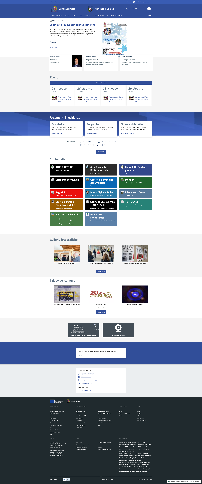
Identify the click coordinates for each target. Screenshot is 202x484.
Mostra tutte (101, 271)
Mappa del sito (53, 479)
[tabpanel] (67, 254)
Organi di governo (54, 423)
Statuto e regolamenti (55, 432)
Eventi (120, 411)
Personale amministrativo (56, 425)
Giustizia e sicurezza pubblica (104, 413)
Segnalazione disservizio (81, 447)
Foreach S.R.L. (149, 479)
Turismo (99, 425)
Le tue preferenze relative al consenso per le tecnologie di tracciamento (184, 481)
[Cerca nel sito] (149, 9)
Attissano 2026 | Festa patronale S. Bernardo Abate (64, 99)
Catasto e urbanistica (81, 423)
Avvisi (138, 416)
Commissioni (53, 416)
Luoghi (120, 416)
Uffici (51, 434)
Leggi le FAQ (79, 442)
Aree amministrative (54, 413)
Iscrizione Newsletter (141, 420)
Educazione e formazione (103, 411)
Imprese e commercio (103, 416)
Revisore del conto (54, 430)
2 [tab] (101, 267)
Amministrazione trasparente (104, 442)
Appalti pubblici (79, 418)
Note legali (100, 447)
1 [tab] (98, 267)
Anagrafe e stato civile (81, 416)
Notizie (138, 411)
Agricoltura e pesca (80, 411)
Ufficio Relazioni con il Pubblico (57, 450)
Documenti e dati (54, 418)
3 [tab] (103, 267)
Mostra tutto (101, 312)
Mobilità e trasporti (102, 418)
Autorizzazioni (79, 420)
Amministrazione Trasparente (57, 411)
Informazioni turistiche (124, 413)
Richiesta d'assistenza (81, 449)
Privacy (99, 445)
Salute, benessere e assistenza (105, 420)
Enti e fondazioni (54, 420)
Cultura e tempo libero (81, 425)
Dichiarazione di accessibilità (104, 449)
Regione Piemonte (55, 2)
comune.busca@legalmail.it (56, 455)
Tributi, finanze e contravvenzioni (105, 423)
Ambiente (78, 413)
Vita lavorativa (79, 427)
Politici (51, 427)
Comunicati (139, 413)
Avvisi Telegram (140, 418)
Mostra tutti (101, 152)
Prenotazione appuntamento (82, 445)
